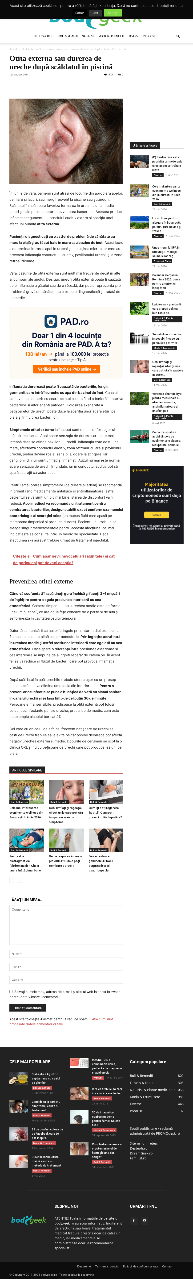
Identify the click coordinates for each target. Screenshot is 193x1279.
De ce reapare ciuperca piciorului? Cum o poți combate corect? (65, 860)
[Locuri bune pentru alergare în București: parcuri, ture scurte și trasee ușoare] (139, 222)
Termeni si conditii (107, 1266)
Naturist (88, 36)
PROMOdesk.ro (168, 1133)
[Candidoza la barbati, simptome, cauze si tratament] (18, 1106)
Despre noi (84, 1266)
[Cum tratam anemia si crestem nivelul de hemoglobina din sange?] (79, 1148)
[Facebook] (14, 85)
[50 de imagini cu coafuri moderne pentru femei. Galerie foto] (79, 1116)
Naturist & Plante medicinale (163, 319)
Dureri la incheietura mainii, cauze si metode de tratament (46, 1161)
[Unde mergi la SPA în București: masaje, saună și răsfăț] (139, 252)
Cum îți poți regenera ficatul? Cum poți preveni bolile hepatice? (105, 812)
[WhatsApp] (46, 85)
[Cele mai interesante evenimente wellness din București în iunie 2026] (26, 792)
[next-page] (20, 880)
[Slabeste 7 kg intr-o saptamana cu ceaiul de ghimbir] (18, 1078)
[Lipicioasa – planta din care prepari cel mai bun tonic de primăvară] (139, 308)
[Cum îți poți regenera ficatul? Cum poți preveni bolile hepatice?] (106, 792)
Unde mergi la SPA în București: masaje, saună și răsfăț (166, 252)
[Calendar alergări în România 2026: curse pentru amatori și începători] (139, 279)
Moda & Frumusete (111, 36)
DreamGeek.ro (141, 1153)
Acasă (13, 49)
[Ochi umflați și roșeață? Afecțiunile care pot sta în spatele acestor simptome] (66, 792)
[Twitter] (25, 85)
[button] (178, 36)
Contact (167, 1266)
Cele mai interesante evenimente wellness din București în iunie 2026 (26, 812)
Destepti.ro (138, 1148)
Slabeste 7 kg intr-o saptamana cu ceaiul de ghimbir (46, 1078)
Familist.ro (138, 1158)
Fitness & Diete (44, 36)
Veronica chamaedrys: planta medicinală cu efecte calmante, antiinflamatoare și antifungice (167, 402)
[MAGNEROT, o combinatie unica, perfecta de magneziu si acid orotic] (79, 1062)
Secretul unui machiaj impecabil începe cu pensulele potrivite (166, 339)
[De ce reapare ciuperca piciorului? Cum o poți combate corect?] (66, 840)
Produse (149, 36)
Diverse (134, 36)
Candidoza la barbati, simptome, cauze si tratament (46, 1106)
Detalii (95, 13)
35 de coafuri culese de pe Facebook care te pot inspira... (47, 1134)
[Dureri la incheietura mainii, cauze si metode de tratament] (18, 1161)
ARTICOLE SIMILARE (27, 770)
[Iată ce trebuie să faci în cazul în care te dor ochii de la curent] (79, 1093)
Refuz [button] (79, 13)
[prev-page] (12, 880)
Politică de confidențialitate (140, 1266)
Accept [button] (113, 13)
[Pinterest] (35, 85)
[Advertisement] (161, 83)
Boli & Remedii (68, 36)
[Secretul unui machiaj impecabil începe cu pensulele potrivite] (139, 338)
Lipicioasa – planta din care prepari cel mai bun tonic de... (167, 309)
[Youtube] (144, 1221)
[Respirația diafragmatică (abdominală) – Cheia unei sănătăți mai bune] (26, 840)
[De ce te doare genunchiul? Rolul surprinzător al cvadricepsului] (106, 840)
